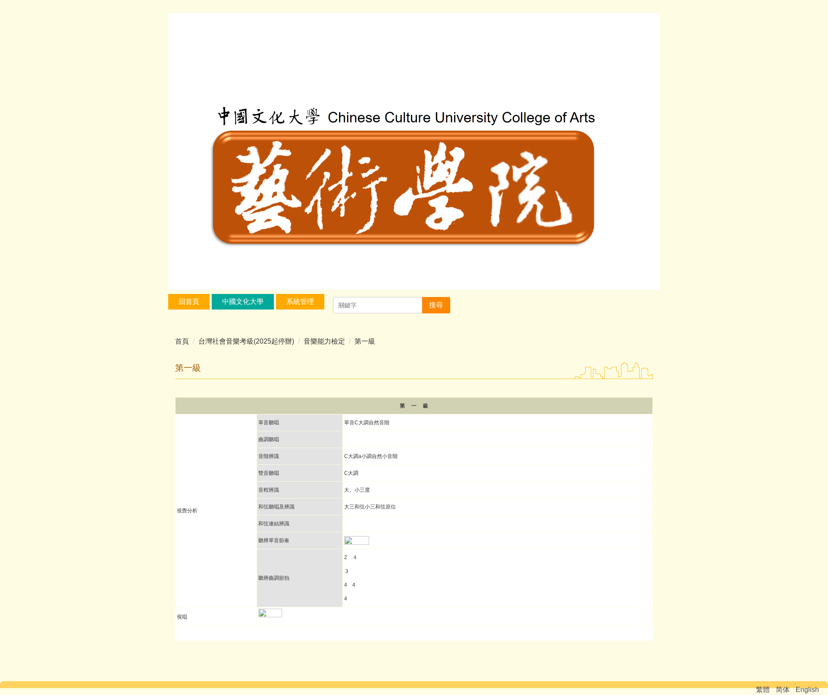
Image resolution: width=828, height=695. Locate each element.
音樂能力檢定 (324, 341)
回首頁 (189, 301)
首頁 (182, 341)
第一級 (364, 341)
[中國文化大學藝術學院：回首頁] (414, 152)
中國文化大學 (242, 301)
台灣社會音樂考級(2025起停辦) (246, 341)
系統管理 (300, 301)
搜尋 (436, 305)
